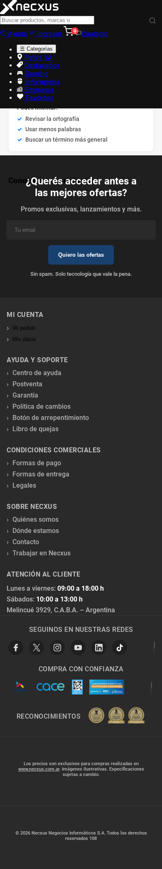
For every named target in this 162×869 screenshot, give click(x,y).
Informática (41, 82)
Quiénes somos (35, 519)
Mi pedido (24, 328)
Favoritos (38, 98)
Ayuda (16, 34)
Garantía (25, 395)
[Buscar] (152, 21)
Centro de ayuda (36, 373)
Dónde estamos (35, 531)
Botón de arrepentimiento (50, 418)
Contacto (94, 34)
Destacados (41, 65)
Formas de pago (36, 463)
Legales (24, 485)
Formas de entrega (40, 474)
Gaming (35, 74)
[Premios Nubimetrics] (116, 716)
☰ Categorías (36, 49)
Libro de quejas (35, 429)
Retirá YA (37, 57)
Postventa (27, 384)
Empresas (38, 90)
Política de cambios (41, 406)
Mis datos (24, 339)
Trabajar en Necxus (41, 553)
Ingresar (49, 34)
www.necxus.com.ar (38, 769)
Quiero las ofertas (81, 255)
